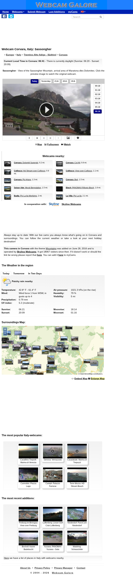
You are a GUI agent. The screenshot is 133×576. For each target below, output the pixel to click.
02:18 (97, 94)
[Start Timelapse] (37, 138)
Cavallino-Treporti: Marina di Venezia (28, 461)
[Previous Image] (29, 138)
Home (5, 11)
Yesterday (46, 81)
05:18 (97, 107)
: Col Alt (73, 163)
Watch (67, 144)
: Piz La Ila (74, 196)
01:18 (97, 90)
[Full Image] (68, 138)
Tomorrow (18, 273)
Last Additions (57, 11)
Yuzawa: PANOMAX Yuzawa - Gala (52, 548)
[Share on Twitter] (11, 16)
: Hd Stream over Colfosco (29, 171)
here (39, 255)
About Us (25, 568)
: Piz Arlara (22, 179)
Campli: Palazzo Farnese (53, 484)
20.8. (65, 81)
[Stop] (50, 138)
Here (6, 558)
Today (34, 81)
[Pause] (44, 138)
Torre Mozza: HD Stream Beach (77, 484)
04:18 (97, 103)
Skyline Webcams (71, 204)
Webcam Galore (62, 572)
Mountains (51, 248)
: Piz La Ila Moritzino (25, 196)
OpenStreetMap (86, 374)
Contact (81, 568)
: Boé (72, 179)
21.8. (56, 81)
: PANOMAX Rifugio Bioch (80, 188)
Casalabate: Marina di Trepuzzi (77, 461)
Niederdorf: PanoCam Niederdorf (77, 524)
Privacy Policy (42, 568)
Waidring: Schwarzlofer (77, 548)
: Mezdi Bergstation (27, 188)
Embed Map (80, 378)
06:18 (97, 111)
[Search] (101, 17)
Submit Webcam (36, 11)
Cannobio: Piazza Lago (28, 484)
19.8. (73, 81)
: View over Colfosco (79, 171)
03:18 (97, 98)
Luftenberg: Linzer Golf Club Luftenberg (53, 524)
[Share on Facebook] (4, 16)
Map (39, 144)
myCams (73, 11)
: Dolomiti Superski (26, 163)
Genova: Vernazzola (53, 460)
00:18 (97, 86)
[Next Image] (58, 138)
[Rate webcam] (78, 138)
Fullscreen (53, 144)
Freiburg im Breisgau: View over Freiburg (28, 524)
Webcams (17, 11)
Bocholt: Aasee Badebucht (28, 548)
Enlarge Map (98, 378)
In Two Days (35, 273)
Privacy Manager (63, 568)
